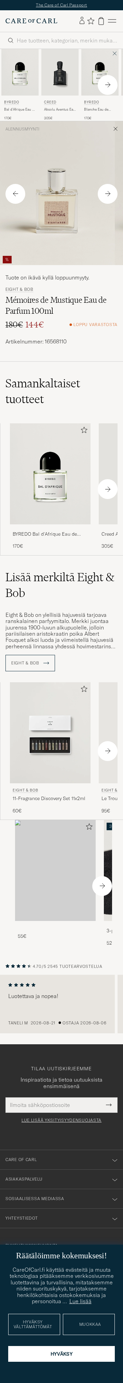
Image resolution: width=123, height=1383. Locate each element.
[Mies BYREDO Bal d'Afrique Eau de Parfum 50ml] (20, 72)
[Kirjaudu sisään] (82, 21)
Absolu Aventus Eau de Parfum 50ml (59, 109)
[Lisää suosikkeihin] (82, 431)
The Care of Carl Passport (61, 5)
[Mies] (55, 870)
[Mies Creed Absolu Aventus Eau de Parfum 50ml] (60, 72)
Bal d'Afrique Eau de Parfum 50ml (20, 109)
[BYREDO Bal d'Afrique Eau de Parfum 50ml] (50, 528)
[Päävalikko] (112, 21)
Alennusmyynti (22, 129)
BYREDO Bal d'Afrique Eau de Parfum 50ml (45, 534)
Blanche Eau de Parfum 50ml (96, 109)
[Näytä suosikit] (90, 20)
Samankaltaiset (42, 391)
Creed (50, 102)
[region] (61, 1004)
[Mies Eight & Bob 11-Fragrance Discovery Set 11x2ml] (50, 732)
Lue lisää (80, 1301)
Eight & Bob (19, 289)
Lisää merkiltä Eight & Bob (59, 585)
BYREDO (11, 102)
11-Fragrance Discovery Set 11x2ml (49, 798)
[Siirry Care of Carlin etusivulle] (31, 21)
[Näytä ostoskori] (101, 21)
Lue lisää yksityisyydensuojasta (61, 1120)
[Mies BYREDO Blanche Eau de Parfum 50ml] (100, 72)
